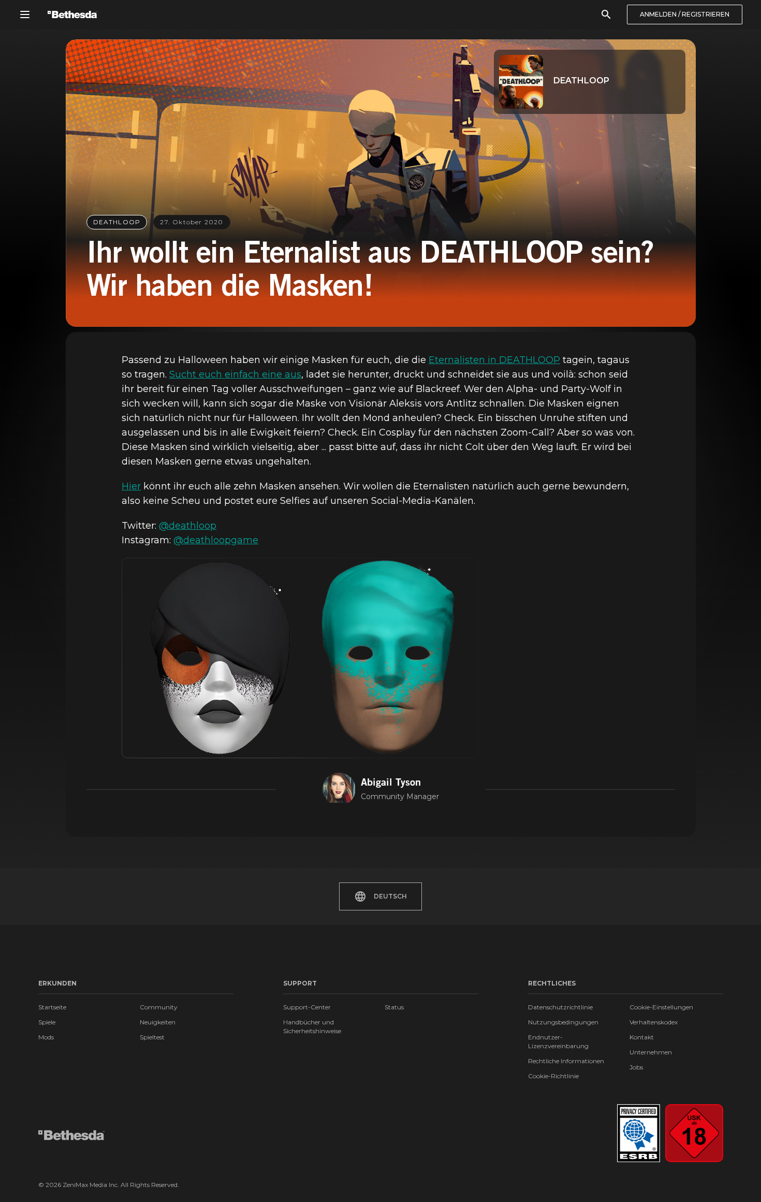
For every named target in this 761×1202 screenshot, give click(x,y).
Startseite (52, 1007)
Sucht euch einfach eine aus (235, 374)
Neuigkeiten (157, 1022)
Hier (131, 486)
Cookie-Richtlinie (553, 1076)
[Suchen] (606, 14)
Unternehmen (651, 1052)
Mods (46, 1037)
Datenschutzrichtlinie (560, 1007)
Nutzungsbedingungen (563, 1022)
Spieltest (152, 1037)
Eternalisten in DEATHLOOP (494, 360)
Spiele (46, 1022)
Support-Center (307, 1007)
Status (394, 1007)
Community (159, 1007)
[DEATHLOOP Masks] (300, 658)
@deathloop (187, 525)
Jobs (636, 1067)
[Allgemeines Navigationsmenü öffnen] (25, 14)
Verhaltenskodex (654, 1022)
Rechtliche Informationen (566, 1061)
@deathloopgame (215, 540)
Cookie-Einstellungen (661, 1007)
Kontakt (642, 1037)
